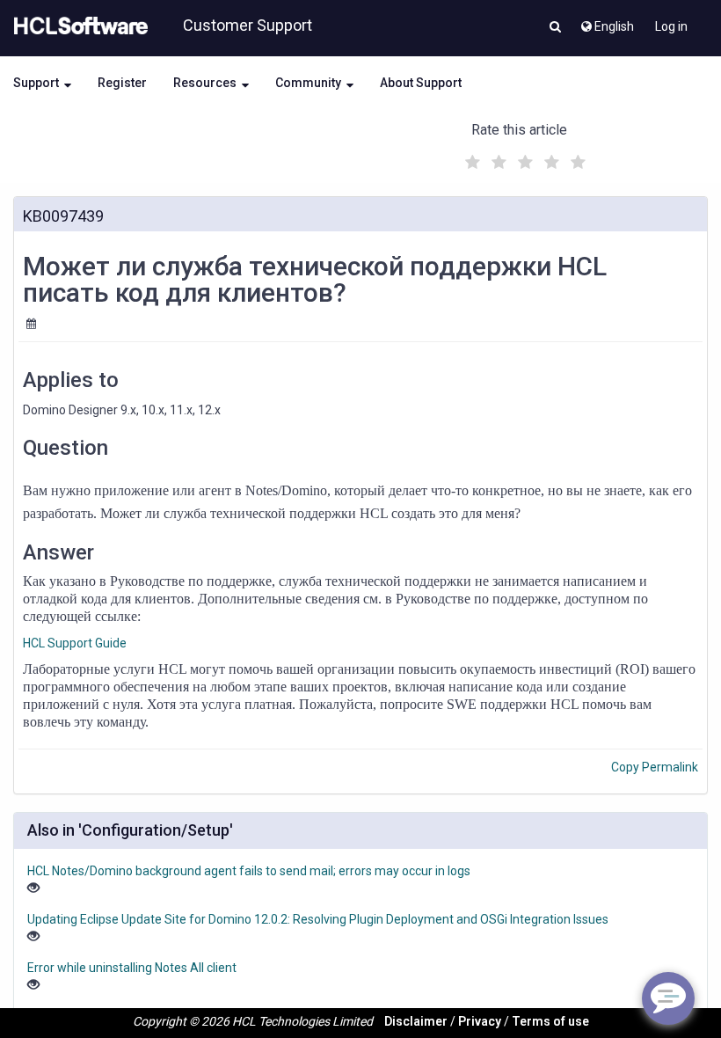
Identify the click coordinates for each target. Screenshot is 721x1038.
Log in (671, 26)
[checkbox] (470, 157)
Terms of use (550, 1021)
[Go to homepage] (77, 26)
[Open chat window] (668, 998)
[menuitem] (606, 22)
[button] (555, 28)
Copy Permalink (654, 767)
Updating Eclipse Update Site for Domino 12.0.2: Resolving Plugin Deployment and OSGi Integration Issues (317, 919)
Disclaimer (416, 1021)
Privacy (479, 1021)
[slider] (523, 159)
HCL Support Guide (75, 643)
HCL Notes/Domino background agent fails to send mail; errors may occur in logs (248, 871)
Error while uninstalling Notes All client (132, 968)
